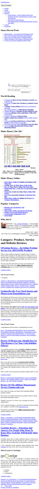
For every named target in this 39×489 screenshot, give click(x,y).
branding (20, 282)
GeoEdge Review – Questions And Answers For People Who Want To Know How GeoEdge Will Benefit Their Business (19, 431)
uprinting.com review (21, 287)
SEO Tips (9, 379)
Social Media (8, 215)
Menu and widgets (6, 5)
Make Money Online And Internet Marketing (18, 211)
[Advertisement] (19, 62)
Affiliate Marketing (27, 421)
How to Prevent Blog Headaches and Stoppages (18, 35)
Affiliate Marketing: (20, 111)
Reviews (6, 13)
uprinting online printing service (10, 285)
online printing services (7, 284)
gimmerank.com (23, 407)
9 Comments (28, 484)
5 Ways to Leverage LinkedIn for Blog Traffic (17, 40)
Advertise (7, 12)
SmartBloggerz (5, 2)
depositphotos (19, 332)
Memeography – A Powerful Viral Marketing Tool (18, 34)
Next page (9, 486)
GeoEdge (3, 447)
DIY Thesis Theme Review (16, 20)
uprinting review (24, 285)
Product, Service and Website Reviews (16, 212)
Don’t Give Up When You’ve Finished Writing (17, 37)
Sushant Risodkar (25, 281)
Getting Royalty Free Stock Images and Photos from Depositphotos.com (19, 292)
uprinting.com (10, 287)
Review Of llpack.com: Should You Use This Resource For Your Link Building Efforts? (19, 343)
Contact (6, 25)
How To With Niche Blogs (18, 187)
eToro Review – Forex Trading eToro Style (20, 15)
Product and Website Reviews (23, 284)
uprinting (35, 284)
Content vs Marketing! (15, 116)
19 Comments (31, 287)
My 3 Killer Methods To (19, 109)
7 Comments (9, 424)
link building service (18, 379)
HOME (6, 8)
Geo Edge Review (29, 481)
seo (7, 381)
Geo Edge (20, 481)
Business (26, 282)
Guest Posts (7, 209)
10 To (18, 185)
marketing (32, 282)
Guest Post (7, 26)
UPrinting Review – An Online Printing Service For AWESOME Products (19, 249)
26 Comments (19, 381)
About (6, 10)
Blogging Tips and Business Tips (14, 207)
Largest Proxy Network (28, 482)
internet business (5, 482)
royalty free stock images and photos (15, 335)
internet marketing (16, 482)
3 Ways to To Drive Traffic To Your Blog (19, 121)
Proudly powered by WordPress (10, 487)
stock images (30, 335)
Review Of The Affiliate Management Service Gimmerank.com (18, 386)
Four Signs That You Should (21, 124)
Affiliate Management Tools (14, 421)
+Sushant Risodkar (22, 223)
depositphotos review (30, 332)
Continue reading (6, 270)
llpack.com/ (4, 359)
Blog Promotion (10, 332)
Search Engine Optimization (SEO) (15, 214)
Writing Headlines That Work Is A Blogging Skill (18, 39)
